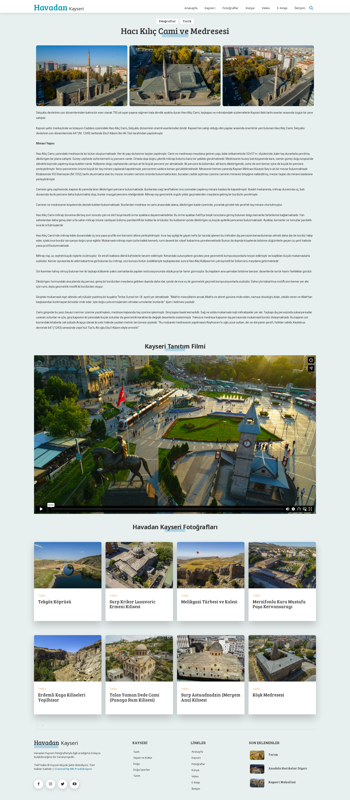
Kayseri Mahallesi (282, 782)
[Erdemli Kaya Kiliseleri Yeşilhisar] (67, 658)
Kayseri (196, 757)
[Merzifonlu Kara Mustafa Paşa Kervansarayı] (282, 565)
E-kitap (196, 782)
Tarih (187, 21)
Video (195, 776)
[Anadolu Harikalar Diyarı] (257, 769)
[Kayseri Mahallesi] (257, 782)
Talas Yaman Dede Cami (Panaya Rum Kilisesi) (134, 697)
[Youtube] (74, 784)
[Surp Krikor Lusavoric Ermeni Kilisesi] (139, 565)
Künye (196, 770)
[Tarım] (257, 755)
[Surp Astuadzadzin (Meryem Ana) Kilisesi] (210, 658)
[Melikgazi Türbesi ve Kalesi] (210, 565)
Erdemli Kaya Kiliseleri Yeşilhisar (61, 697)
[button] (311, 8)
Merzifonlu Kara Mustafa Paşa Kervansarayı (279, 603)
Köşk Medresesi (268, 695)
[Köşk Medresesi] (282, 658)
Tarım (273, 754)
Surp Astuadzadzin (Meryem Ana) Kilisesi (210, 697)
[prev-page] (36, 725)
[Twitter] (62, 784)
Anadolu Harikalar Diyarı (287, 768)
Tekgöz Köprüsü (54, 601)
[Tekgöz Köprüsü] (67, 565)
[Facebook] (38, 784)
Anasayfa (197, 751)
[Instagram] (50, 784)
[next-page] (43, 725)
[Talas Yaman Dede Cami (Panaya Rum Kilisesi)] (139, 658)
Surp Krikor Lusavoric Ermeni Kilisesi (133, 603)
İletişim (196, 788)
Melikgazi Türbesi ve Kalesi (209, 601)
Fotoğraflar (167, 21)
